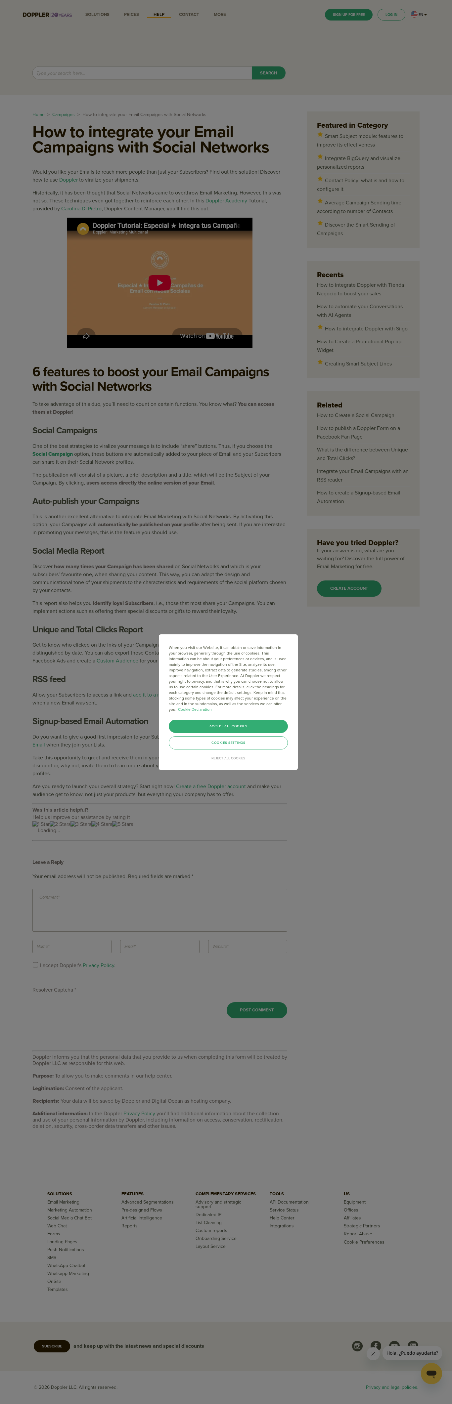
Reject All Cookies (228, 758)
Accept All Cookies (228, 726)
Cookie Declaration (195, 709)
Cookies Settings (228, 743)
